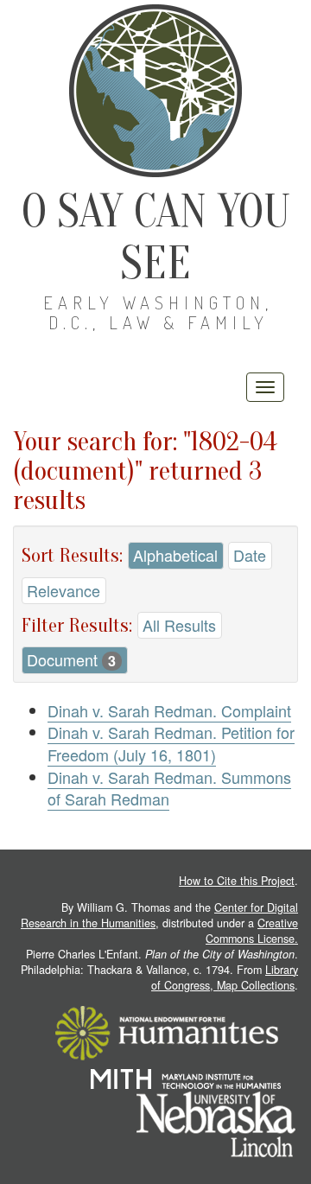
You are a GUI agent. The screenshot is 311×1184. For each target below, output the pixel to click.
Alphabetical (175, 555)
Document (71, 659)
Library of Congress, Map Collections (224, 977)
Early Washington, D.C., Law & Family (158, 312)
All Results (179, 625)
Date (249, 555)
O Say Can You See (156, 237)
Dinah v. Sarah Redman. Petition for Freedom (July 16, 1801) (171, 743)
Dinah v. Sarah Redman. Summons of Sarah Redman (169, 788)
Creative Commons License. (252, 930)
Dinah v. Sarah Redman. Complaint (169, 710)
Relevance (63, 590)
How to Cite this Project (237, 880)
